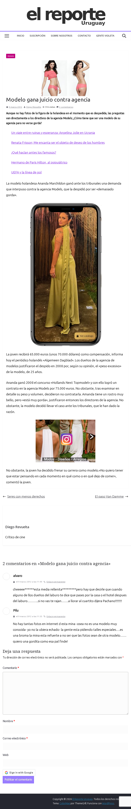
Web (6, 755)
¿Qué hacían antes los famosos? (33, 152)
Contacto (84, 35)
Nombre (9, 721)
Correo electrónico (15, 738)
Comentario (11, 668)
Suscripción (37, 35)
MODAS (11, 56)
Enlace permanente (56, 582)
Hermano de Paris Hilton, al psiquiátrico (39, 162)
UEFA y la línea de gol (26, 172)
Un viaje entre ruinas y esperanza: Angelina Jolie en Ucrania (53, 133)
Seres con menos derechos (26, 496)
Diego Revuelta (33, 107)
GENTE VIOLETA (105, 35)
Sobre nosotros (61, 35)
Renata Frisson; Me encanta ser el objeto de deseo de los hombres (58, 143)
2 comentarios (66, 107)
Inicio (20, 35)
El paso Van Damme (109, 496)
